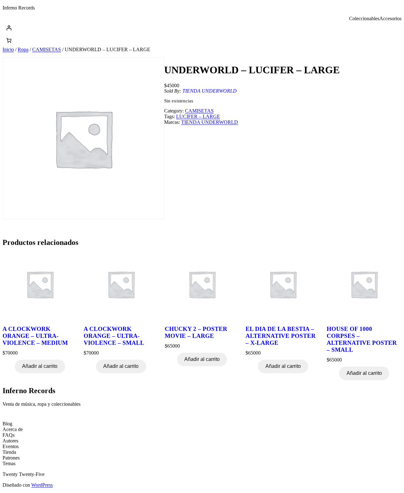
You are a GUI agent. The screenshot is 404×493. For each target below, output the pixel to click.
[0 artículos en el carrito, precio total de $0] (9, 40)
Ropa (23, 49)
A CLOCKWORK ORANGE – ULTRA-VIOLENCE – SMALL (114, 336)
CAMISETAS (46, 49)
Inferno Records (19, 7)
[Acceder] (202, 27)
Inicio (8, 49)
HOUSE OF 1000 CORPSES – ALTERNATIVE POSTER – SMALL (362, 339)
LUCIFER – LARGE (198, 116)
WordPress (42, 485)
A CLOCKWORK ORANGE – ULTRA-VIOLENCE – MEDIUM (35, 336)
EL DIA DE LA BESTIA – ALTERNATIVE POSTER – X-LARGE (281, 336)
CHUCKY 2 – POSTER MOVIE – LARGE (196, 332)
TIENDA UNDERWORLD (209, 91)
